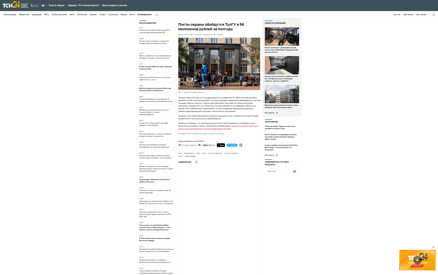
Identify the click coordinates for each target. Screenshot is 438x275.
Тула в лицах (56, 5)
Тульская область (215, 153)
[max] (240, 145)
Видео (124, 15)
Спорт (103, 15)
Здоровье (37, 15)
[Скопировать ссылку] (196, 162)
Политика (82, 15)
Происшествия (59, 15)
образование (189, 153)
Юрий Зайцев (190, 156)
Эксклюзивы (10, 15)
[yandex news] (206, 145)
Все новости (270, 113)
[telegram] (232, 145)
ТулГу (204, 153)
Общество (24, 15)
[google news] (187, 145)
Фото (132, 15)
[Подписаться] (294, 171)
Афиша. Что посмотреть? (83, 5)
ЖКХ (46, 15)
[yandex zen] (221, 145)
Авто (72, 15)
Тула (198, 153)
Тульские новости (231, 153)
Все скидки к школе (114, 5)
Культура (113, 15)
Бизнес (93, 15)
